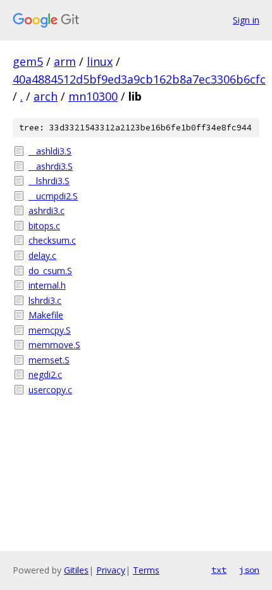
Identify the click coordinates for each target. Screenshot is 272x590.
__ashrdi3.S (50, 166)
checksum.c (52, 240)
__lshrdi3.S (49, 181)
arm (65, 61)
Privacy (110, 570)
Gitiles (76, 570)
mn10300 (93, 96)
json (249, 569)
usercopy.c (50, 390)
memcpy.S (49, 330)
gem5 (28, 61)
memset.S (49, 360)
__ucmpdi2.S (53, 196)
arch (46, 96)
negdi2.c (45, 374)
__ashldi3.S (49, 151)
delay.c (42, 255)
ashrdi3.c (46, 210)
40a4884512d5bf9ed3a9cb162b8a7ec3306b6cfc (139, 79)
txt (218, 569)
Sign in (246, 20)
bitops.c (44, 226)
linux (100, 61)
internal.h (47, 285)
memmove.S (54, 345)
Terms (146, 570)
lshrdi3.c (44, 300)
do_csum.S (50, 271)
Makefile (45, 315)
